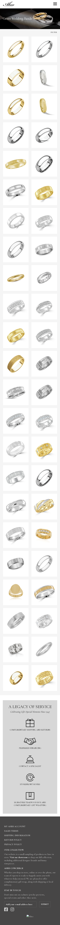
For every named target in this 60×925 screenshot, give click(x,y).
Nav (55, 4)
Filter (54, 32)
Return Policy (13, 840)
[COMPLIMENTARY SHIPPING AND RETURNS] (30, 717)
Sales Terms (11, 831)
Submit (45, 904)
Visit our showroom (18, 857)
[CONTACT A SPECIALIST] (30, 753)
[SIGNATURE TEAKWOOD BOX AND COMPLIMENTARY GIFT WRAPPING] (30, 790)
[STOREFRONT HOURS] (30, 772)
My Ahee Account (14, 826)
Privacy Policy (13, 844)
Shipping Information (17, 835)
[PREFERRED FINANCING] (30, 735)
